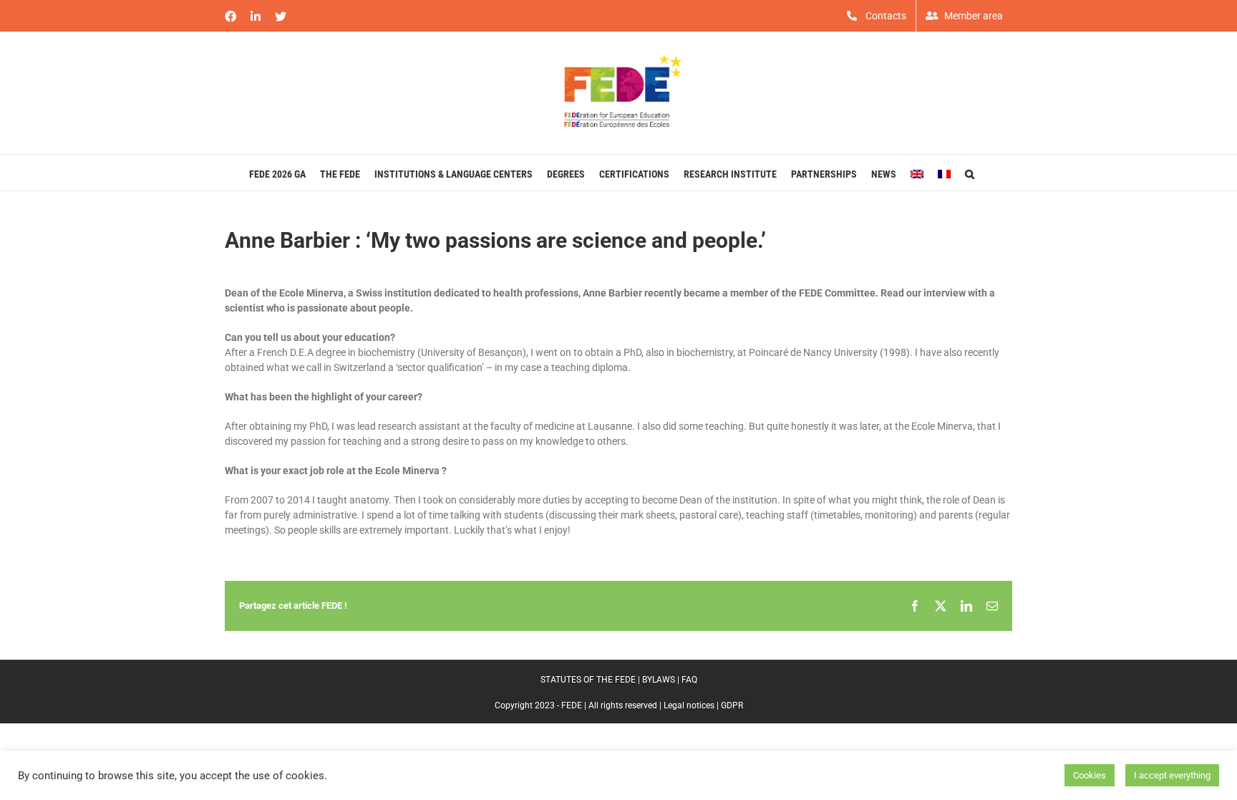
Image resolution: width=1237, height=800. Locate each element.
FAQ (689, 680)
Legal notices (689, 705)
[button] (969, 173)
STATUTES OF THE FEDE (588, 680)
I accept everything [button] (1172, 775)
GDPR (732, 705)
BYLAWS (658, 680)
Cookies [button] (1089, 775)
